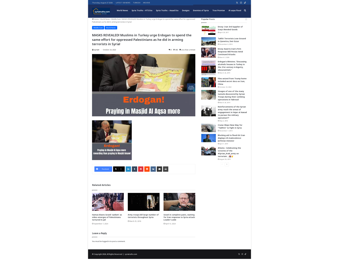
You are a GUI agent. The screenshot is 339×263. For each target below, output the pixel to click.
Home (96, 19)
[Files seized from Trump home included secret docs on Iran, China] (208, 82)
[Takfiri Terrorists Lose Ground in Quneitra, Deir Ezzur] (208, 41)
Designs (185, 10)
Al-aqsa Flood (235, 10)
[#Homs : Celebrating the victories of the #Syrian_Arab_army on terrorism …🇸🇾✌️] (208, 151)
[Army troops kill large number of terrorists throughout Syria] (144, 202)
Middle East (116, 19)
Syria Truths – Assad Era (167, 10)
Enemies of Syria (201, 10)
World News (122, 10)
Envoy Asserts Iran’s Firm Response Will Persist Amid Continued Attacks (230, 52)
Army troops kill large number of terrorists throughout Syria (143, 215)
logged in (106, 241)
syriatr (96, 50)
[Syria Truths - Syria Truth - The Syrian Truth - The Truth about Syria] (101, 11)
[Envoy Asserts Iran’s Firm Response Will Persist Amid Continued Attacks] (208, 53)
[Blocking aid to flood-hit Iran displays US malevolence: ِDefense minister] (208, 138)
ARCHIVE (146, 2)
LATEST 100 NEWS (123, 2)
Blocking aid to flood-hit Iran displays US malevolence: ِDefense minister (231, 138)
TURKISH (136, 2)
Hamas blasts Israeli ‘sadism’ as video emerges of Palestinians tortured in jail (107, 217)
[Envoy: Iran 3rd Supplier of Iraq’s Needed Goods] (208, 30)
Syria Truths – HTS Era (142, 10)
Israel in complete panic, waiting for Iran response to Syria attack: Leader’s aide (179, 217)
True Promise (218, 10)
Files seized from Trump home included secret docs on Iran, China (232, 81)
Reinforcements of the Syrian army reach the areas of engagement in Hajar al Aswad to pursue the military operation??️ (232, 112)
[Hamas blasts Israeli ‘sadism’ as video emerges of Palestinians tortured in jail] (108, 202)
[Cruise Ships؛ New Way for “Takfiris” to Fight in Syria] (208, 128)
